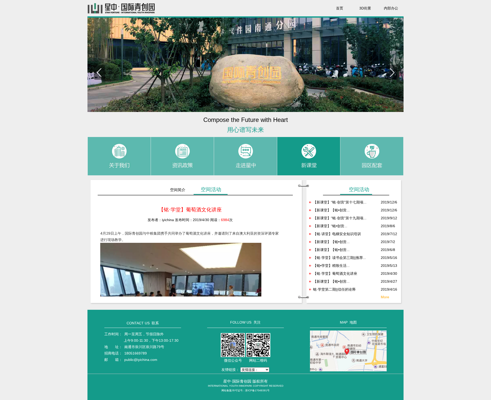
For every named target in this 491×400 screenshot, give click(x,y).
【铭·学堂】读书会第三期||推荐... (339, 258)
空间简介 (177, 190)
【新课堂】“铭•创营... (330, 226)
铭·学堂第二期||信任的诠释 (334, 289)
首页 (339, 8)
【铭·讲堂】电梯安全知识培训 (337, 234)
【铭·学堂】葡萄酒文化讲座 (335, 273)
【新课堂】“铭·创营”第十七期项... (339, 202)
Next (391, 72)
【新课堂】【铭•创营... (331, 210)
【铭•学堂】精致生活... (331, 266)
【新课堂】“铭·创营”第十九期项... (339, 218)
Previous (99, 72)
